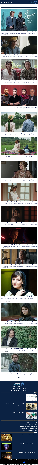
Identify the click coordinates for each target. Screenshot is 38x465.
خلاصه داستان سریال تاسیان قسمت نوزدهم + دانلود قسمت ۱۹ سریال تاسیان (21, 133)
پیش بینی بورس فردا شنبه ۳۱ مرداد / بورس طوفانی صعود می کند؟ (28, 428)
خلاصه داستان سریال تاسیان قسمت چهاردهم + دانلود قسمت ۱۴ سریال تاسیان (21, 244)
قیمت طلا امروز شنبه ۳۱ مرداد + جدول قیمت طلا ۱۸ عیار (28, 434)
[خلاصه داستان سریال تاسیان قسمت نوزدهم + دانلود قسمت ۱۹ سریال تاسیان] (19, 122)
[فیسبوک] (14, 388)
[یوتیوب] (1, 2)
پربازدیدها (35, 432)
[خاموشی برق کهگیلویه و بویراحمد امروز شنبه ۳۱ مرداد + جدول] (6, 446)
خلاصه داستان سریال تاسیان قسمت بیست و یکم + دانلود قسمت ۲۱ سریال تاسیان (20, 55)
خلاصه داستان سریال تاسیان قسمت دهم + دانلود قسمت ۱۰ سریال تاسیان (22, 373)
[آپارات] (23, 388)
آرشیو (12, 390)
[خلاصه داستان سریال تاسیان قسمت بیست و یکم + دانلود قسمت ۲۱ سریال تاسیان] (19, 45)
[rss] (8, 2)
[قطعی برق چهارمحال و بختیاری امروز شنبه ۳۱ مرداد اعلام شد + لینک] (6, 455)
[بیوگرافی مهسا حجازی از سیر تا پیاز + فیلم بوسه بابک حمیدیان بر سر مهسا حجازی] (19, 282)
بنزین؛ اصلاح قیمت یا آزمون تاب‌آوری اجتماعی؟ (19, 412)
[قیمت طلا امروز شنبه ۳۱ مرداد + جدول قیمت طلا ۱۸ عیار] (6, 437)
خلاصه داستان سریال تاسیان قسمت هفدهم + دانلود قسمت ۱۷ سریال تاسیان (21, 179)
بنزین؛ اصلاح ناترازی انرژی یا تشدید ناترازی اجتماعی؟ (18, 394)
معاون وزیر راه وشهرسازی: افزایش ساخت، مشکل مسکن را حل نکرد (28, 426)
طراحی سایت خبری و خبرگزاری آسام (18, 461)
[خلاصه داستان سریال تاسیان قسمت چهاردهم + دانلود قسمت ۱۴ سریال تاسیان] (19, 235)
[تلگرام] (4, 2)
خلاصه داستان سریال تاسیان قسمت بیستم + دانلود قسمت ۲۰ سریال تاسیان (21, 81)
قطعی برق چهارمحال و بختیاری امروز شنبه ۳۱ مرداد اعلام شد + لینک (26, 452)
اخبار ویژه (35, 392)
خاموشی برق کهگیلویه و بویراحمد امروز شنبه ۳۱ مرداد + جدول (27, 443)
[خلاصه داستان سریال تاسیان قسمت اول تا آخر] (19, 20)
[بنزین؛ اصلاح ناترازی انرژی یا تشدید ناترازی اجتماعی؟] (31, 397)
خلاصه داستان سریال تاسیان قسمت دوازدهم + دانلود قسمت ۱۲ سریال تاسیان (21, 322)
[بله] (20, 388)
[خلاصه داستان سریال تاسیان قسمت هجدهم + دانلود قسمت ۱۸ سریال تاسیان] (19, 146)
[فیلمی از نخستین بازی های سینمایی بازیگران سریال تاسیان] (19, 95)
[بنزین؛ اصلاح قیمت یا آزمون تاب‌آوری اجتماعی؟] (31, 415)
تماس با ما (20, 390)
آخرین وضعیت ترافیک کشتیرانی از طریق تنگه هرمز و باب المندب (29, 422)
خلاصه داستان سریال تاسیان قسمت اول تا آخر (27, 31)
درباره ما (15, 390)
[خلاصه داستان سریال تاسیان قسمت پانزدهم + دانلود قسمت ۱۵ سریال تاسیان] (19, 214)
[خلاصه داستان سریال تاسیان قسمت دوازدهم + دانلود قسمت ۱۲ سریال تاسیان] (19, 312)
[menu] (14, 2)
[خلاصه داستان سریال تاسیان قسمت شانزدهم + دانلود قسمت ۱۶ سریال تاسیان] (19, 192)
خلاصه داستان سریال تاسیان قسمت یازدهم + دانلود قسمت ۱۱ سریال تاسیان (21, 348)
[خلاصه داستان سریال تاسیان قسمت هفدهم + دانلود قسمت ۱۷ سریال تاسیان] (19, 169)
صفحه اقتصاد (24, 459)
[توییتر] (16, 388)
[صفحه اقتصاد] (32, 2)
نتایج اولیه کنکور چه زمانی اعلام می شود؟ (31, 424)
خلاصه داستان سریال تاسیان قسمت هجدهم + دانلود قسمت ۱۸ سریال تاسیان (21, 156)
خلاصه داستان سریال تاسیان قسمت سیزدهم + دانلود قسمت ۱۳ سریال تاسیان (21, 265)
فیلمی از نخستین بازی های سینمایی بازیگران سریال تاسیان (25, 107)
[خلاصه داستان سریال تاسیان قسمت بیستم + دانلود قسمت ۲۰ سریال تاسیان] (19, 69)
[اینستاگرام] (6, 2)
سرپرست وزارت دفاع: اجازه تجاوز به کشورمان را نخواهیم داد (29, 430)
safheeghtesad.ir (19, 386)
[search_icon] (10, 2)
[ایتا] (22, 388)
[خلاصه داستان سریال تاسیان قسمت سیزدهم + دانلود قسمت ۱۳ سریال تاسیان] (19, 256)
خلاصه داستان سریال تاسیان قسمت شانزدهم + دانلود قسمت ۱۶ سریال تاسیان (21, 202)
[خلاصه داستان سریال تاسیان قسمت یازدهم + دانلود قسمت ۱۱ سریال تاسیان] (19, 337)
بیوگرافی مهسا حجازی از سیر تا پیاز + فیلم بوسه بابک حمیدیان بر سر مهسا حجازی (20, 297)
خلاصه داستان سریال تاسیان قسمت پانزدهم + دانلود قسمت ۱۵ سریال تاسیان (21, 223)
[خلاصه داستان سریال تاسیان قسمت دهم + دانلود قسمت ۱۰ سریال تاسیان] (19, 362)
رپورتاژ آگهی (25, 390)
